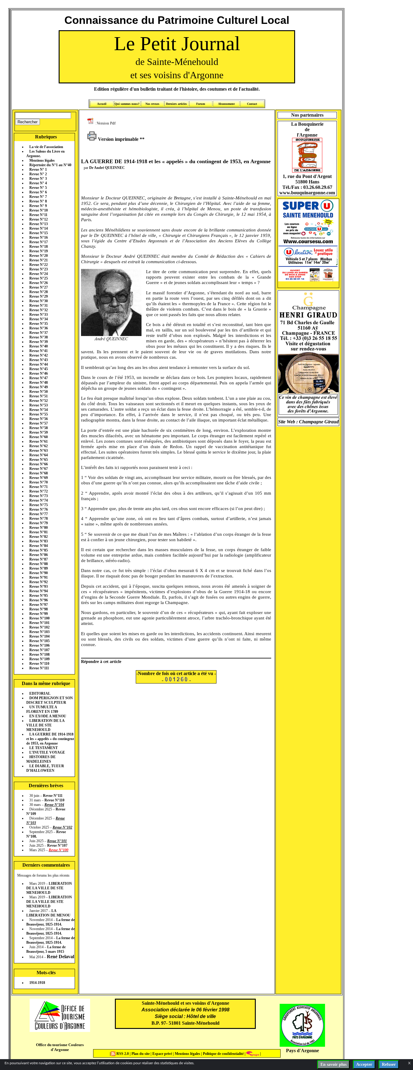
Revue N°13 (38, 224)
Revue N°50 (38, 392)
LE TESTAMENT (43, 748)
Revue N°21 (38, 260)
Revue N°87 (38, 559)
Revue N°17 (38, 242)
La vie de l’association (46, 147)
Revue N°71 (38, 487)
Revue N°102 (39, 627)
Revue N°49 (38, 387)
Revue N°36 (38, 328)
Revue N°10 (38, 210)
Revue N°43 (38, 360)
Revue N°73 (38, 496)
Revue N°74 (38, 500)
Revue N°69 (38, 478)
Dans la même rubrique (46, 683)
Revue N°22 (38, 265)
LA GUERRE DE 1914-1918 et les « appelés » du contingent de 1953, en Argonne (50, 738)
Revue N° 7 (38, 197)
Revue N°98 (38, 609)
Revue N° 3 (38, 178)
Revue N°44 (38, 364)
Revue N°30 (38, 301)
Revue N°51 (38, 396)
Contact (252, 103)
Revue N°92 (38, 582)
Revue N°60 (38, 437)
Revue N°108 (39, 654)
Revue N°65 (38, 459)
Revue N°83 (38, 541)
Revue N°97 (38, 605)
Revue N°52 (38, 401)
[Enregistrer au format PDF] (91, 122)
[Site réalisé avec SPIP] (253, 1054)
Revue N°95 (38, 595)
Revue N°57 (38, 423)
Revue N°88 (38, 564)
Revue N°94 (38, 591)
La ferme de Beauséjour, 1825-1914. (50, 922)
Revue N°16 (38, 237)
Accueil (101, 103)
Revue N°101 (39, 623)
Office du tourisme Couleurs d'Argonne (60, 1047)
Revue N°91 (38, 577)
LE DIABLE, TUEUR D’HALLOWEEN (45, 768)
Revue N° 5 (38, 188)
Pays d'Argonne (302, 1050)
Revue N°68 (38, 473)
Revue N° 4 (38, 183)
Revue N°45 (38, 369)
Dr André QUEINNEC (107, 168)
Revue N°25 (38, 278)
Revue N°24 (38, 274)
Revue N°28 (38, 292)
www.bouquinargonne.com (307, 192)
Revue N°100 (39, 618)
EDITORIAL (39, 693)
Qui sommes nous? (127, 103)
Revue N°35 (38, 324)
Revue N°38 (38, 337)
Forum (200, 103)
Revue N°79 (38, 523)
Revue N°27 (38, 287)
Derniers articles (176, 103)
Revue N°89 (38, 568)
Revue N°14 (38, 228)
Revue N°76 (38, 509)
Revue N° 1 (38, 169)
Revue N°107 (39, 650)
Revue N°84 (38, 546)
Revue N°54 (38, 410)
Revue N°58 (38, 428)
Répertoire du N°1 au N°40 (50, 165)
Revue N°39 (38, 342)
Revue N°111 (39, 668)
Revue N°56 (38, 419)
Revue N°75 (38, 505)
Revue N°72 (38, 491)
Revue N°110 (39, 663)
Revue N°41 (38, 351)
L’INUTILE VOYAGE (47, 752)
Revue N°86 (38, 555)
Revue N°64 (38, 455)
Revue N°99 (38, 614)
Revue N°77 (38, 514)
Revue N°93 (38, 586)
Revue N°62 (38, 446)
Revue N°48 (38, 382)
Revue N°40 (38, 346)
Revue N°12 (38, 219)
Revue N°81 (38, 532)
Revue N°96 (38, 600)
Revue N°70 (38, 482)
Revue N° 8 (38, 201)
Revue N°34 (38, 319)
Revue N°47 (38, 378)
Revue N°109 (39, 659)
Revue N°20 (38, 256)
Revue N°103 (39, 632)
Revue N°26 (38, 283)
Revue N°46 (38, 373)
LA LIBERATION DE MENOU (48, 913)
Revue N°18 (38, 246)
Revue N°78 (38, 518)
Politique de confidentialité (223, 1054)
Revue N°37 (38, 333)
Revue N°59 (38, 432)
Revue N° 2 (38, 174)
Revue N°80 (38, 527)
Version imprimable (117, 139)
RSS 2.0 (122, 1054)
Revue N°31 (38, 305)
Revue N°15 (38, 233)
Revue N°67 (38, 469)
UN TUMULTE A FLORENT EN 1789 (42, 709)
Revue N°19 (38, 251)
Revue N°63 (38, 450)
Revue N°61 (38, 441)
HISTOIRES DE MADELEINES (41, 759)
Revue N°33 (38, 314)
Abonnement (226, 103)
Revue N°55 (38, 414)
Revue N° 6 (38, 192)
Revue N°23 (38, 269)
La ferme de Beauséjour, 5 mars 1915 (46, 949)
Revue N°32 (38, 310)
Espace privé (161, 1054)
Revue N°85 (38, 550)
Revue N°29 (38, 296)
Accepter (364, 1064)
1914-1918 (37, 983)
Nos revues (152, 103)
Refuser (389, 1064)
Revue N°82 (38, 537)
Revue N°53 (38, 405)
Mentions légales (42, 160)
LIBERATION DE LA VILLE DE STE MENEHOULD (45, 725)
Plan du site (141, 1054)
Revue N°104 (39, 636)
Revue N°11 (38, 215)
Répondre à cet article (101, 661)
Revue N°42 (38, 355)
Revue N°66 (38, 464)
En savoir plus (333, 1064)
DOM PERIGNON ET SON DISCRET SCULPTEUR (49, 700)
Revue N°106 (39, 645)
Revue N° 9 (38, 206)
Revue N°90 (38, 573)
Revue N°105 (39, 641)
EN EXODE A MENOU (47, 716)
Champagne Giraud (319, 421)
